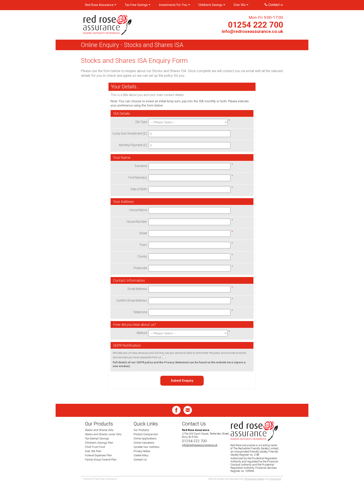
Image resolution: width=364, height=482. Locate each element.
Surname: (141, 166)
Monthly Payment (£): (133, 145)
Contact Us (140, 459)
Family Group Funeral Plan (100, 459)
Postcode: (140, 268)
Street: (143, 233)
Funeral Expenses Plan (98, 455)
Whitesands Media (254, 478)
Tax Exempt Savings (97, 438)
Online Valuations (144, 442)
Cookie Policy (141, 455)
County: (142, 256)
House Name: (138, 210)
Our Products (141, 430)
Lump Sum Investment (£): (129, 133)
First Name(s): (137, 177)
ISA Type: (141, 122)
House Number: (137, 221)
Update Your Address (146, 446)
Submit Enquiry (182, 380)
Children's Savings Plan (99, 442)
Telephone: (140, 312)
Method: (142, 333)
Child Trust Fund (95, 446)
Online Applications (145, 438)
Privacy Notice (142, 451)
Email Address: (137, 289)
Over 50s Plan (93, 451)
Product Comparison (146, 434)
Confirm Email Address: (131, 300)
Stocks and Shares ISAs (99, 430)
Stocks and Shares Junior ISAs (103, 434)
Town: (143, 244)
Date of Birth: (139, 189)
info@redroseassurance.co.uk (252, 31)
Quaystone (275, 478)
